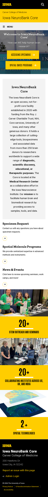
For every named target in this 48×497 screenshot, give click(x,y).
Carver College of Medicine (15, 12)
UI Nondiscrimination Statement (27, 486)
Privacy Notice (8, 486)
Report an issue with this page (19, 470)
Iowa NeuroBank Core (20, 18)
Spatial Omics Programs (21, 65)
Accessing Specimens (21, 54)
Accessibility (8, 490)
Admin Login (12, 476)
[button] (42, 4)
